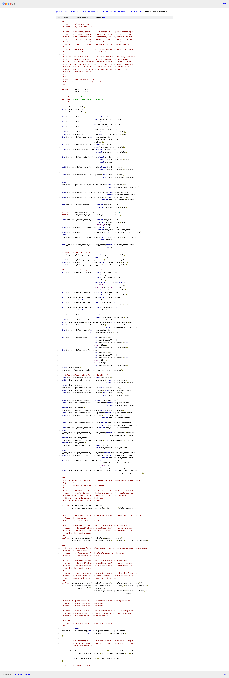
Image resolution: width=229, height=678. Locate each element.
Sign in (224, 4)
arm (66, 11)
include (133, 11)
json (225, 674)
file (105, 17)
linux (72, 11)
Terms (27, 674)
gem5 (59, 11)
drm (141, 11)
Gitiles (14, 674)
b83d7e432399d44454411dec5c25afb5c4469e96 (101, 11)
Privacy (21, 674)
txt (219, 674)
